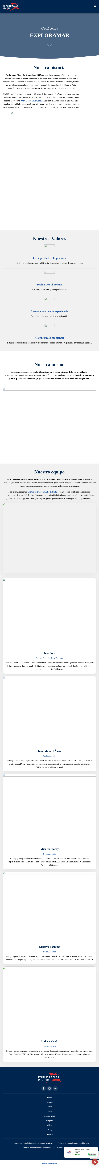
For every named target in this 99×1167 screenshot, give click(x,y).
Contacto (49, 1134)
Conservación (49, 1116)
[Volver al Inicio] (11, 6)
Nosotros (49, 1102)
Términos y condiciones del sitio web (74, 1143)
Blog (50, 1130)
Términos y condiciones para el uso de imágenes (33, 1143)
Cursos (49, 1111)
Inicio (49, 1097)
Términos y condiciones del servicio (36, 1148)
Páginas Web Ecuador (49, 1163)
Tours (49, 1107)
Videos (49, 1125)
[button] (95, 6)
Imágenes (49, 1120)
